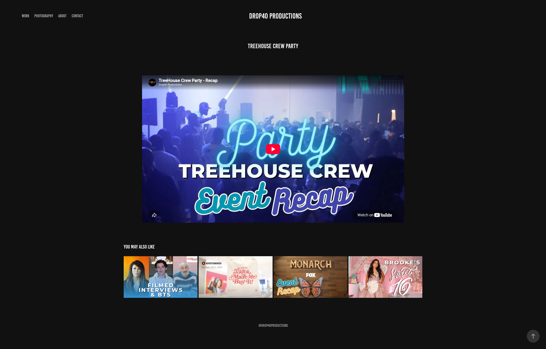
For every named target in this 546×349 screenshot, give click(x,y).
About (62, 16)
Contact (77, 16)
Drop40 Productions (275, 16)
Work (25, 16)
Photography (43, 16)
